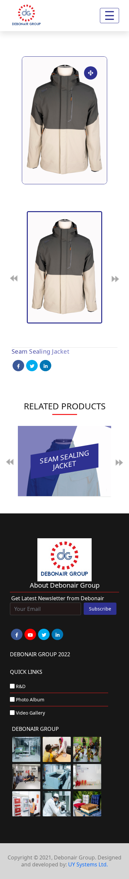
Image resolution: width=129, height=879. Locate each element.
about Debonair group (65, 585)
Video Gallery (30, 713)
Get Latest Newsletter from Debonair (57, 598)
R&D (20, 686)
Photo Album (30, 699)
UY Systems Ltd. (88, 864)
